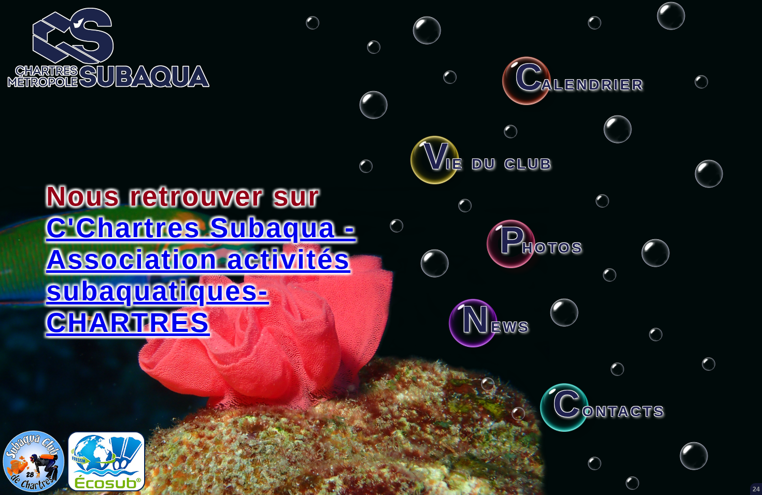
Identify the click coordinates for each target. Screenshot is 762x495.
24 (756, 489)
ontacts (609, 409)
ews (496, 324)
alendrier (579, 82)
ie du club (488, 161)
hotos (542, 245)
